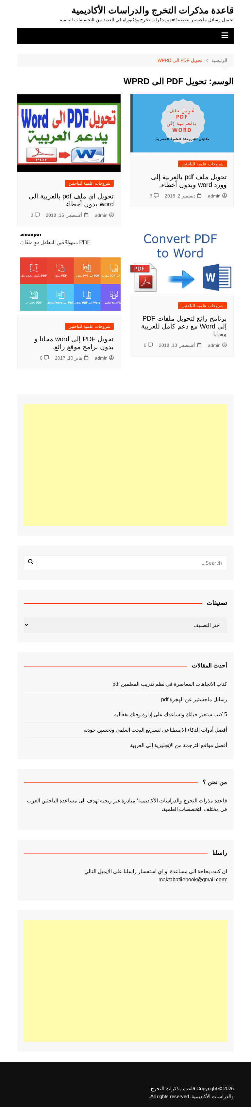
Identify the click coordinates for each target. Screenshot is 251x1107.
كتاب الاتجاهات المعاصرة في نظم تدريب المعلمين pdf (169, 684)
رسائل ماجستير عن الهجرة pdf (194, 699)
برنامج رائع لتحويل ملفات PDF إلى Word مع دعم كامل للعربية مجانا (184, 326)
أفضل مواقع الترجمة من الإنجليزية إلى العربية (178, 745)
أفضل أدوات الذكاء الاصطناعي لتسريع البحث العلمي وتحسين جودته (155, 730)
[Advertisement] (125, 465)
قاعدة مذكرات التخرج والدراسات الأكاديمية (153, 10)
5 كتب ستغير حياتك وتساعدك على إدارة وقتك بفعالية (170, 714)
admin (214, 195)
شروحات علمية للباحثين (202, 163)
